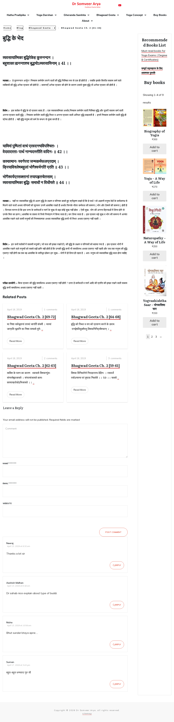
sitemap (87, 713)
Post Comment (113, 532)
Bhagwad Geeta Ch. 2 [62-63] (31, 365)
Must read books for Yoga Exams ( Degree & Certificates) (154, 55)
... (42, 329)
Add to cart (155, 149)
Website (7, 503)
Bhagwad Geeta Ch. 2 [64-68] (96, 316)
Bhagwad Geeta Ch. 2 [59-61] (95, 365)
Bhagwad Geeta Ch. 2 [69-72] (31, 316)
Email (9, 483)
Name (9, 463)
